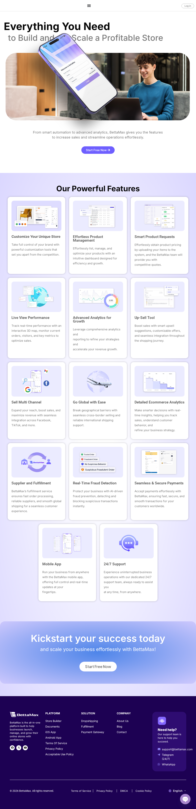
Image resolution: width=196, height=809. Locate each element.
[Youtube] (25, 747)
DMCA (124, 790)
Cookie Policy (144, 790)
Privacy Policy (104, 790)
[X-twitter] (18, 747)
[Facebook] (12, 747)
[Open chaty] (185, 799)
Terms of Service (81, 790)
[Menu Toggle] (89, 5)
